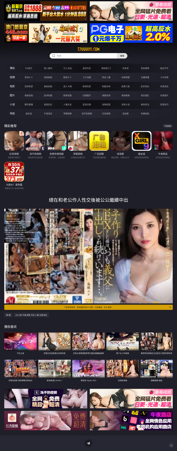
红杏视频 (106, 113)
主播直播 (145, 77)
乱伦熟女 (145, 86)
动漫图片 (87, 95)
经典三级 (125, 86)
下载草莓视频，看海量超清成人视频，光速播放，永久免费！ (88, 307)
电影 (12, 86)
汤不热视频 (87, 113)
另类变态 (164, 86)
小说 (12, 104)
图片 (12, 95)
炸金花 (125, 68)
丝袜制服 (125, 77)
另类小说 (125, 104)
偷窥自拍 (29, 95)
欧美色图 (67, 95)
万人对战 (67, 68)
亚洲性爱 (29, 86)
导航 (12, 113)
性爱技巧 (164, 104)
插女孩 (29, 113)
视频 (12, 77)
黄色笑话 (145, 104)
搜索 (122, 55)
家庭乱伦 (48, 104)
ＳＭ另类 (164, 77)
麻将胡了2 (106, 68)
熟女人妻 (106, 77)
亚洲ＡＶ (29, 77)
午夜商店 (48, 113)
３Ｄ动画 (87, 77)
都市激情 (29, 104)
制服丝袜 (106, 86)
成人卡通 (67, 86)
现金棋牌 (145, 68)
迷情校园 (106, 104)
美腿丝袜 (106, 95)
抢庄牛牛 (164, 68)
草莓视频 (67, 113)
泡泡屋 (125, 113)
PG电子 (28, 68)
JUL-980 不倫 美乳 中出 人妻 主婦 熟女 (31, 315)
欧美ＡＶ (67, 77)
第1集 (8, 315)
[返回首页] (171, 445)
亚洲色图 (48, 95)
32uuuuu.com (88, 49)
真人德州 (48, 68)
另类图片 (164, 95)
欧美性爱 (87, 86)
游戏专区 (87, 68)
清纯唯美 (125, 95)
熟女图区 (145, 95)
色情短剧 (145, 113)
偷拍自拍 (48, 86)
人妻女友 (67, 104)
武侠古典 (87, 104)
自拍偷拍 (48, 77)
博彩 (12, 68)
